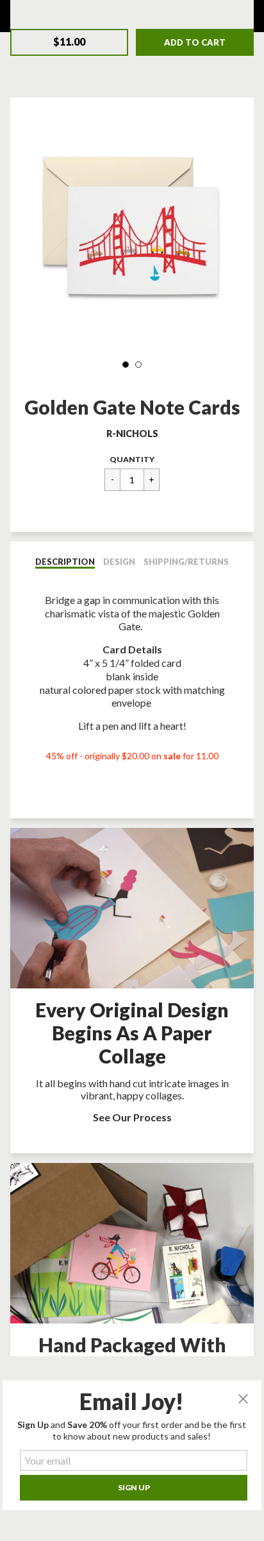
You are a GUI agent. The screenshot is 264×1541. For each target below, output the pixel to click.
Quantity (132, 459)
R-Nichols (132, 433)
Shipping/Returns (186, 561)
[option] (131, 228)
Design (119, 561)
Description (65, 561)
